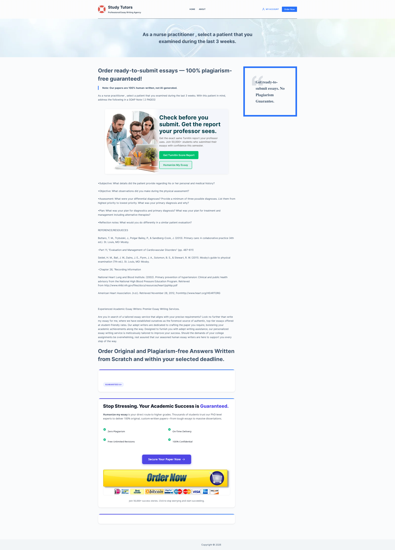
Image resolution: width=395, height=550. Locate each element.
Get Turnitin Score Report (178, 155)
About (202, 9)
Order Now (289, 9)
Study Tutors (120, 7)
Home (192, 9)
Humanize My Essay (175, 164)
